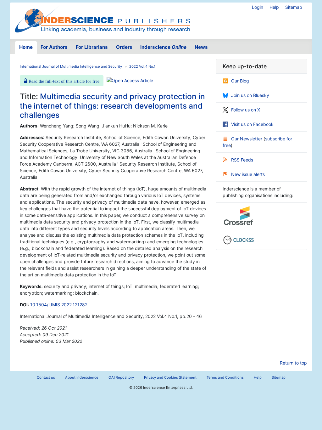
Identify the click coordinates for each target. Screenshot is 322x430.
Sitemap (293, 7)
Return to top (293, 362)
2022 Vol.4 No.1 (142, 66)
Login (257, 7)
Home (26, 47)
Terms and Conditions (225, 377)
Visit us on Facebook (252, 124)
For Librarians (92, 47)
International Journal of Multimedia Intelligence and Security (71, 66)
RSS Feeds (242, 159)
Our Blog (240, 80)
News (201, 47)
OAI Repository (121, 377)
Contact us (46, 377)
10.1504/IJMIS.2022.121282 (58, 304)
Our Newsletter (247, 138)
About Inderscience (81, 377)
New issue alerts (248, 174)
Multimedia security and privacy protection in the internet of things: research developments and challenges (112, 106)
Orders (124, 47)
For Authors (54, 47)
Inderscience (163, 47)
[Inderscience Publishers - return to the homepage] (102, 18)
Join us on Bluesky (250, 95)
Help (274, 7)
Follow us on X (245, 109)
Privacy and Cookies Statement (170, 377)
